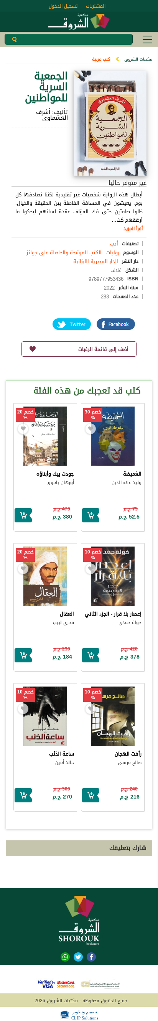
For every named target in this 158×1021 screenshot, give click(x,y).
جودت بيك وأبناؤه (55, 474)
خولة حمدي (130, 622)
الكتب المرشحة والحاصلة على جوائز (64, 252)
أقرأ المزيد (133, 228)
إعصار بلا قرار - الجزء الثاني (113, 614)
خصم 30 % (93, 415)
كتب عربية (101, 59)
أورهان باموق (60, 482)
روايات (112, 252)
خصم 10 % (93, 555)
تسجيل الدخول (63, 6)
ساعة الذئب (61, 754)
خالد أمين (64, 762)
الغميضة (132, 474)
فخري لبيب (63, 622)
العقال (67, 614)
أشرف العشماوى (52, 115)
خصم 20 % (25, 415)
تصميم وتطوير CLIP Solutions (84, 1014)
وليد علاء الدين (127, 482)
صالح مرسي (130, 762)
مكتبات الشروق (138, 59)
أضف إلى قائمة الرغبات (103, 349)
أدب (114, 244)
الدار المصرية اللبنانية (95, 261)
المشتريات (95, 6)
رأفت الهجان (128, 754)
